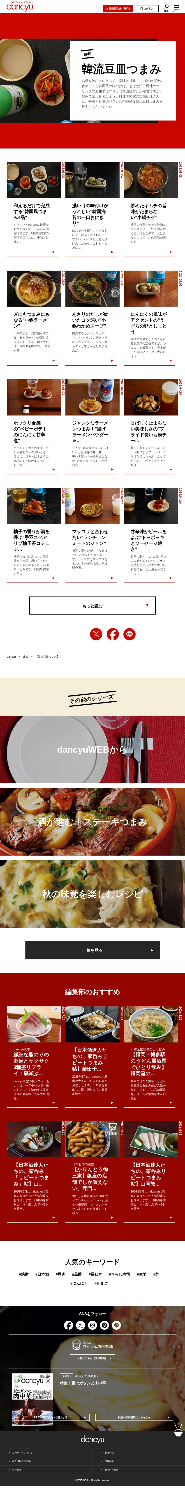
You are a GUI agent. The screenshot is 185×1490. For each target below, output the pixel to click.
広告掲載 (109, 1461)
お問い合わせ (111, 1470)
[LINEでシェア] (129, 634)
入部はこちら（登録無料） (92, 1358)
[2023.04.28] (34, 506)
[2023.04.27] (92, 506)
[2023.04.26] (151, 506)
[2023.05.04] (34, 289)
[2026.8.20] (34, 1139)
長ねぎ (95, 1274)
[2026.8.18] (151, 1139)
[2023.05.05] (151, 180)
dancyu (11, 656)
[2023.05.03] (92, 289)
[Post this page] (96, 634)
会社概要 (16, 1470)
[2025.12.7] (92, 1139)
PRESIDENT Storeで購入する (50, 1417)
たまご (101, 1283)
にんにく (79, 1283)
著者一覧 (109, 1452)
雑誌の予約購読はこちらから (134, 1417)
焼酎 (24, 1274)
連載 (25, 656)
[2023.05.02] (151, 289)
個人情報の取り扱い (22, 1461)
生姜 (142, 1274)
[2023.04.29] (151, 397)
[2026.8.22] (151, 1024)
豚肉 (60, 1274)
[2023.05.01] (34, 397)
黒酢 (77, 1274)
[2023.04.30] (92, 397)
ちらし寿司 (119, 1274)
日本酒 (42, 1274)
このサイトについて (22, 1452)
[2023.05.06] (92, 180)
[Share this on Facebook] (113, 634)
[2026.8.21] (92, 1024)
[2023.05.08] (34, 180)
